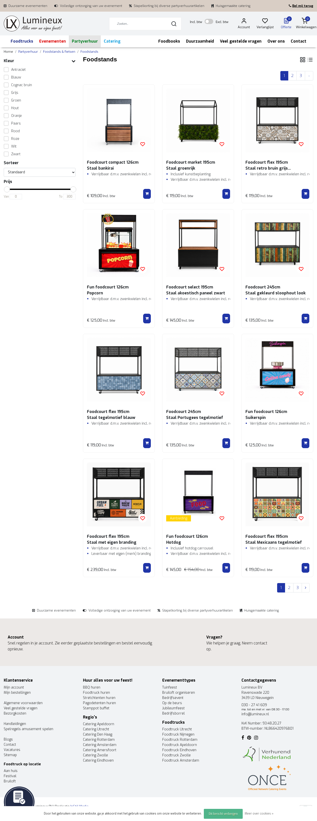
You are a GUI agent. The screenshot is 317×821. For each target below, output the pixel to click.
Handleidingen (15, 723)
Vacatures (12, 749)
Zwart (16, 154)
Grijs (14, 92)
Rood (15, 131)
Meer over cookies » (259, 814)
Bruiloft (10, 781)
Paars (16, 123)
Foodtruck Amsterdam (180, 760)
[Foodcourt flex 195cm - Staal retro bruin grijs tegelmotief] (277, 120)
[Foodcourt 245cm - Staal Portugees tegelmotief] (198, 370)
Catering (112, 41)
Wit (14, 146)
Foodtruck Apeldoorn (179, 745)
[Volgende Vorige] (309, 75)
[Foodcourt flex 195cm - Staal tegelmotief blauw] (119, 370)
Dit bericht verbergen (223, 814)
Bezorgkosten (15, 713)
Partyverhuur (85, 41)
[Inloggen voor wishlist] (142, 144)
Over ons (276, 41)
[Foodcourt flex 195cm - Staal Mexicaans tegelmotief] (277, 494)
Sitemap (10, 755)
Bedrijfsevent (173, 697)
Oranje (16, 115)
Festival (10, 776)
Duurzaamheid (200, 41)
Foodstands (89, 52)
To (60, 197)
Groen (16, 100)
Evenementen (52, 41)
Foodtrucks (22, 41)
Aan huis (11, 771)
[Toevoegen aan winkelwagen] (147, 194)
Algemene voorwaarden (23, 703)
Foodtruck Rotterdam (179, 739)
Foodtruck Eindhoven (179, 750)
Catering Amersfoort (99, 750)
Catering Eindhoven (98, 760)
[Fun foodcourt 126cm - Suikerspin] (277, 370)
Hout (15, 108)
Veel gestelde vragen (241, 41)
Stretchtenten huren (99, 697)
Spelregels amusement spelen (28, 729)
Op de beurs (172, 703)
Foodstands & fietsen (59, 52)
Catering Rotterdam (99, 739)
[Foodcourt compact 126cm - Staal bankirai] (119, 120)
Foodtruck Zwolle (176, 755)
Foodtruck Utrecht (177, 729)
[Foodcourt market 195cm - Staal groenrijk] (198, 120)
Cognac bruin (21, 85)
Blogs (8, 739)
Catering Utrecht (96, 729)
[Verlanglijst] (265, 21)
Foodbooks (169, 41)
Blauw (16, 77)
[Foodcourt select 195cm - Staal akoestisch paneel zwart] (198, 245)
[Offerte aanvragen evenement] (19, 801)
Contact (298, 41)
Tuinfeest (169, 687)
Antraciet (18, 69)
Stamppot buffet (96, 708)
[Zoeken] (174, 24)
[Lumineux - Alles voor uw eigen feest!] (33, 24)
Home (8, 52)
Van (6, 197)
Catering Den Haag (97, 734)
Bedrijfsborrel (173, 713)
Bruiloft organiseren (178, 692)
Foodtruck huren (96, 692)
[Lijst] (310, 59)
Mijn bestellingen (17, 692)
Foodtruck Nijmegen (178, 734)
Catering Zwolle (95, 755)
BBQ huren (91, 687)
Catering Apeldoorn (98, 724)
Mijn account (14, 687)
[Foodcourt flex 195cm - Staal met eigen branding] (119, 494)
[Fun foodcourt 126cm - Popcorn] (119, 245)
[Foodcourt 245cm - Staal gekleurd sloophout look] (277, 245)
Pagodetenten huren (99, 703)
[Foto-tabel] (302, 59)
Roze (15, 138)
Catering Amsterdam (99, 745)
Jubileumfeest (173, 708)
